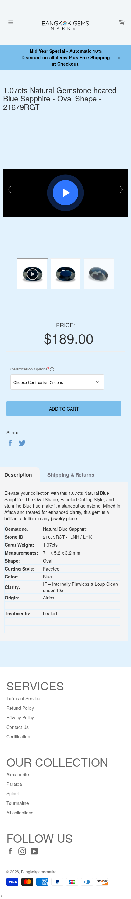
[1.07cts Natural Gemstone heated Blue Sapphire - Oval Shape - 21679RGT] (65, 274)
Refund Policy (20, 708)
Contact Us (17, 727)
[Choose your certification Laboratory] (52, 369)
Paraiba (14, 784)
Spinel (12, 793)
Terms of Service (23, 698)
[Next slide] (121, 189)
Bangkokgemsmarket (39, 871)
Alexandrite (17, 774)
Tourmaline (17, 803)
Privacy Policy (20, 717)
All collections (19, 812)
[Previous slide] (9, 189)
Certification (18, 736)
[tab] (71, 474)
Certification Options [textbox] (36, 368)
